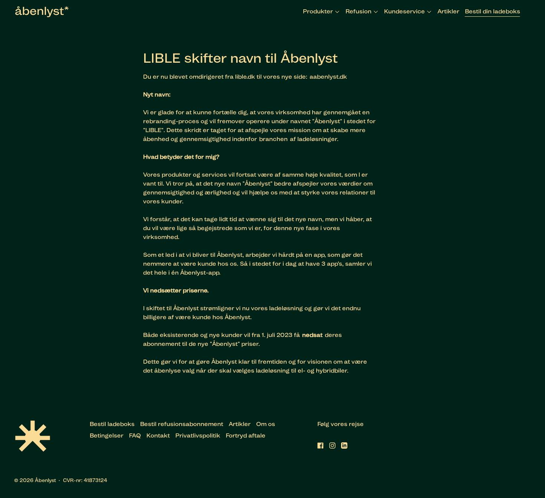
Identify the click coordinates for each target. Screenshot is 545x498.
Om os (265, 423)
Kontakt (158, 435)
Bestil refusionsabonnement (181, 423)
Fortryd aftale (245, 435)
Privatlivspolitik (197, 435)
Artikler (448, 11)
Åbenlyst (45, 480)
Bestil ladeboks (112, 423)
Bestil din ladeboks (492, 11)
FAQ (135, 435)
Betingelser (106, 435)
